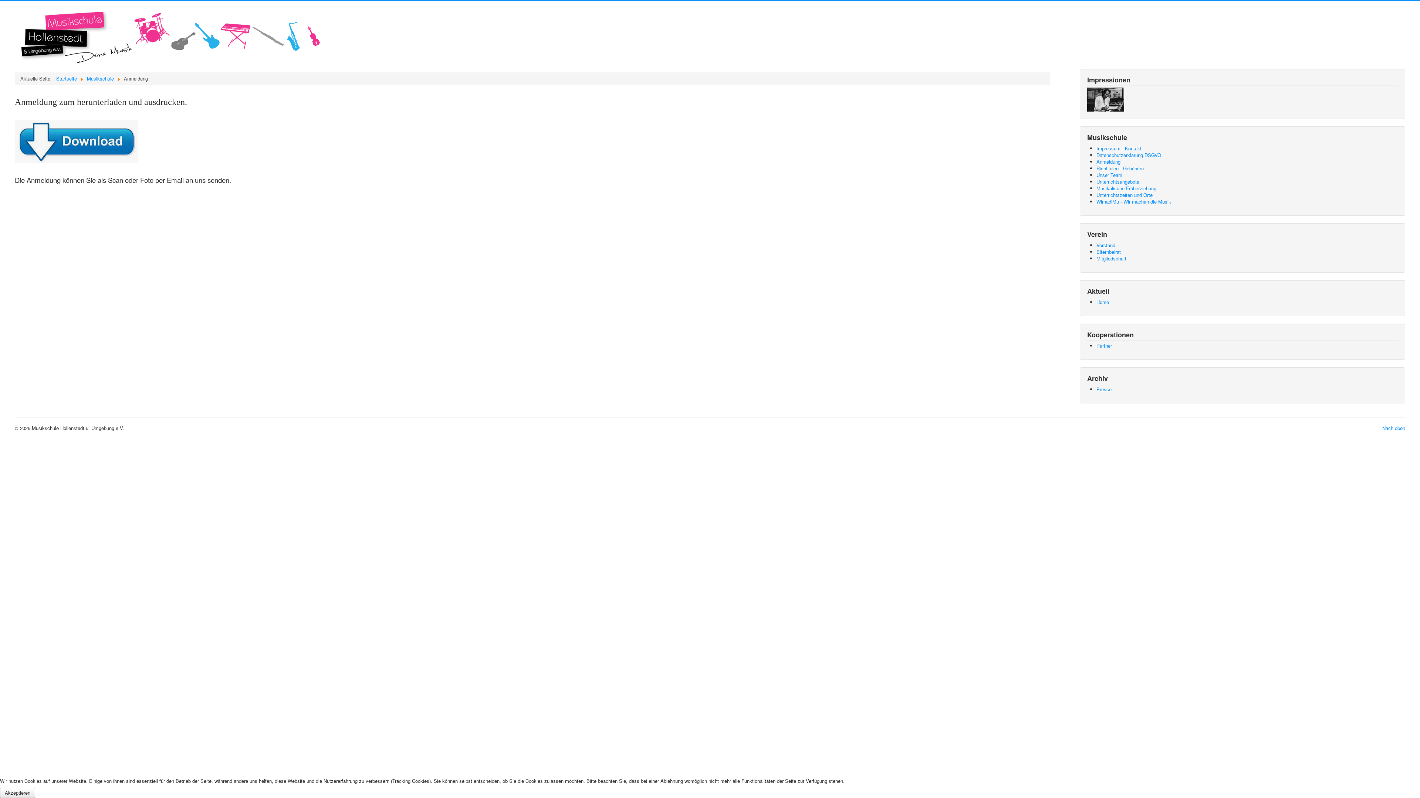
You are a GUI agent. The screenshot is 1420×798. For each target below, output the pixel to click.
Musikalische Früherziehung (1126, 188)
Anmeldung (1108, 161)
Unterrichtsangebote (1117, 181)
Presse (1104, 389)
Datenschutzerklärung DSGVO (1128, 154)
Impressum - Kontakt (1119, 148)
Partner (1104, 345)
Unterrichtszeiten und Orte (1124, 194)
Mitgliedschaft (1111, 258)
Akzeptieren (17, 792)
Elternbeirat (1108, 251)
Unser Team (1109, 174)
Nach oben (1393, 428)
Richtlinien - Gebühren (1120, 168)
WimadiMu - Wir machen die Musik (1133, 201)
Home (1102, 302)
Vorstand (1105, 245)
